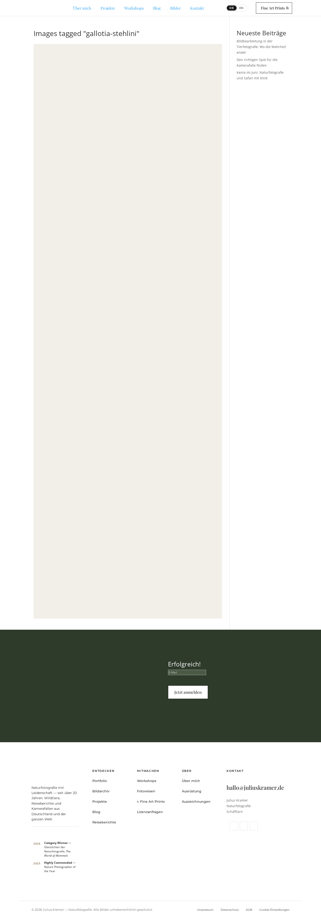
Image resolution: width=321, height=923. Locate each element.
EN (241, 8)
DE (231, 8)
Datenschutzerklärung (235, 711)
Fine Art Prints (273, 7)
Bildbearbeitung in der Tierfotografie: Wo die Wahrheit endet (261, 47)
